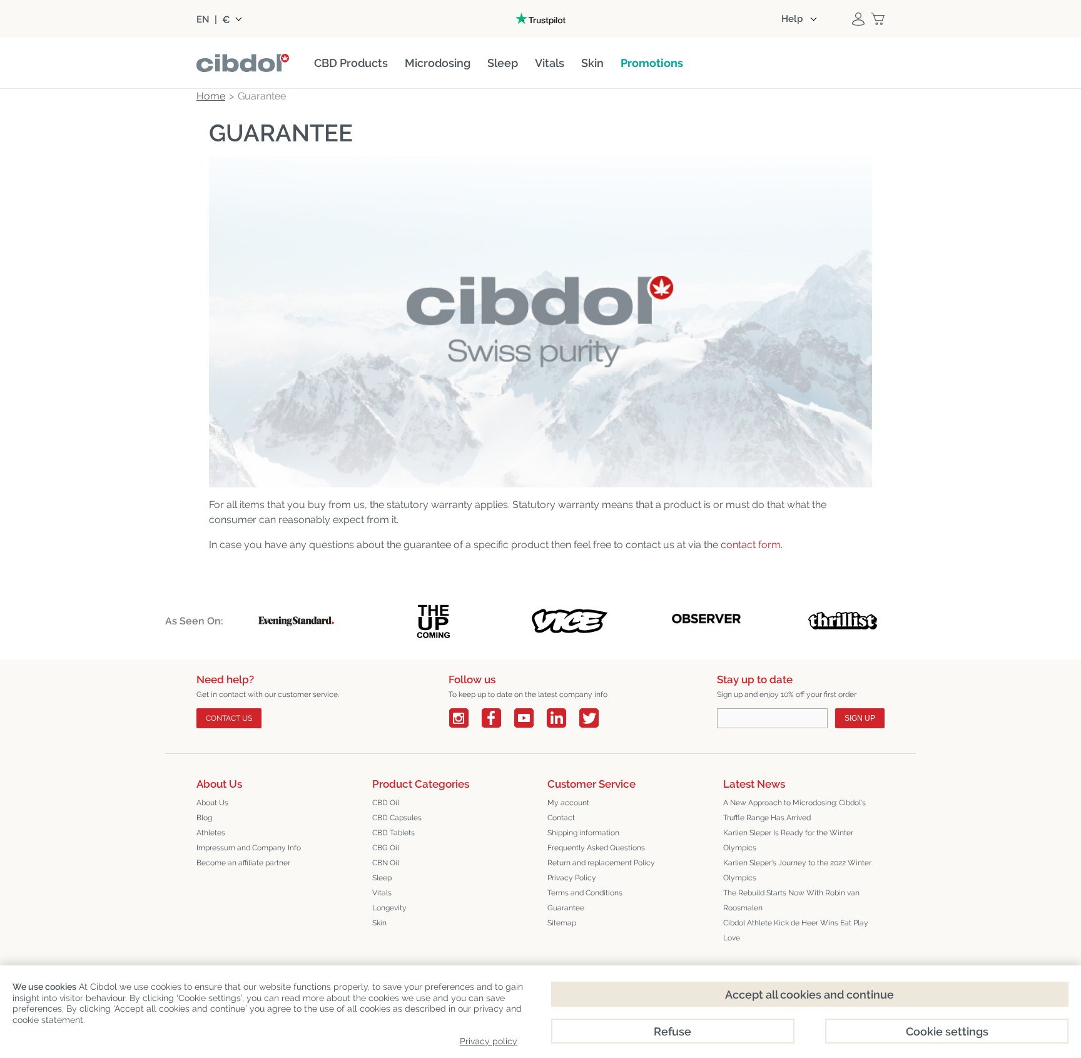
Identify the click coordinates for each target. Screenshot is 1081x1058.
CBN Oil (385, 862)
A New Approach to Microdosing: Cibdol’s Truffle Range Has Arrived (794, 810)
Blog (204, 817)
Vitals (382, 892)
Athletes (210, 832)
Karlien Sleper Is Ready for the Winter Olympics (788, 840)
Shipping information (583, 832)
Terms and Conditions (584, 892)
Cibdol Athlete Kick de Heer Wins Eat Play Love (795, 930)
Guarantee (565, 907)
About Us (212, 802)
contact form (751, 545)
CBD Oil (385, 802)
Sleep (382, 877)
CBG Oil (385, 847)
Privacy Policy (571, 877)
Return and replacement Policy (601, 862)
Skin (379, 922)
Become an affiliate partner (243, 862)
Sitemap (561, 922)
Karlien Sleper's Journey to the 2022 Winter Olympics (797, 870)
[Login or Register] (858, 18)
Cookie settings (947, 1031)
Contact (561, 817)
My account (568, 802)
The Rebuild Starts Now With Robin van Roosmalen (791, 900)
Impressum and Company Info (248, 847)
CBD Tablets (393, 832)
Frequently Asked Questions (596, 847)
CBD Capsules (397, 817)
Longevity (389, 907)
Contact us (229, 718)
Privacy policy (488, 1041)
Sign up (860, 718)
